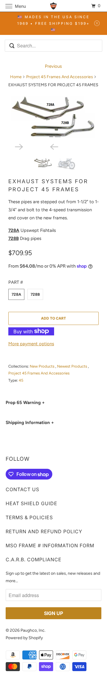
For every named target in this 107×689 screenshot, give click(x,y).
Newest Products (72, 366)
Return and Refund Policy (44, 531)
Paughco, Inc (33, 630)
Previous (53, 66)
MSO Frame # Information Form (50, 545)
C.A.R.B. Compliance (34, 559)
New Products (42, 366)
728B (35, 294)
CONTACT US (22, 489)
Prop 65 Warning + (25, 402)
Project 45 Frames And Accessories (59, 76)
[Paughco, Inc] (53, 6)
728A (16, 294)
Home (16, 76)
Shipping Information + (30, 422)
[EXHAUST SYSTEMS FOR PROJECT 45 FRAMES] (53, 116)
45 (21, 380)
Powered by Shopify (24, 637)
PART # (15, 282)
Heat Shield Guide (31, 503)
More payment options (31, 343)
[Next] (36, 146)
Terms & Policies (29, 517)
